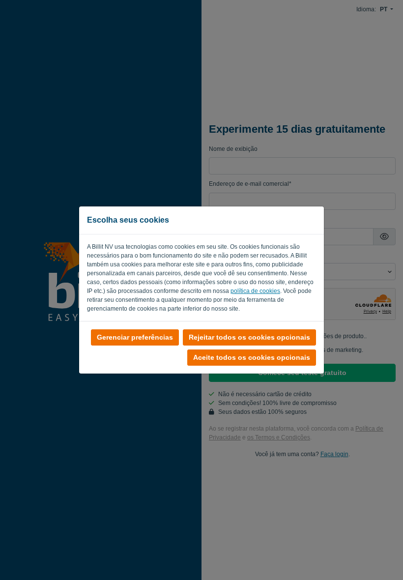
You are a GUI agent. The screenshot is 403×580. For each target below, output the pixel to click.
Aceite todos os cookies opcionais (251, 357)
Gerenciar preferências (135, 337)
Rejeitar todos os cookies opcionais (249, 337)
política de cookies (255, 291)
